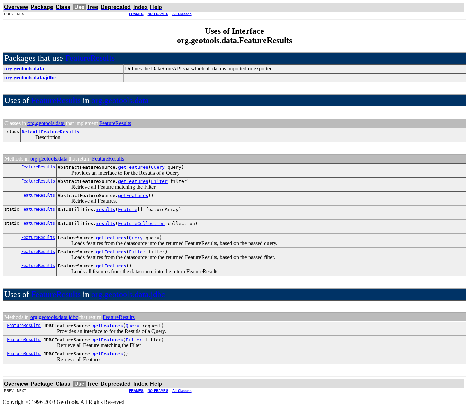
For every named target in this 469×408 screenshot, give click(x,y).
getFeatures (133, 167)
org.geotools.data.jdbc (128, 294)
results (105, 209)
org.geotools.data (120, 100)
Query (158, 167)
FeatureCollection (141, 223)
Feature (127, 209)
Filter (159, 181)
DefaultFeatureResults (50, 131)
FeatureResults (90, 58)
